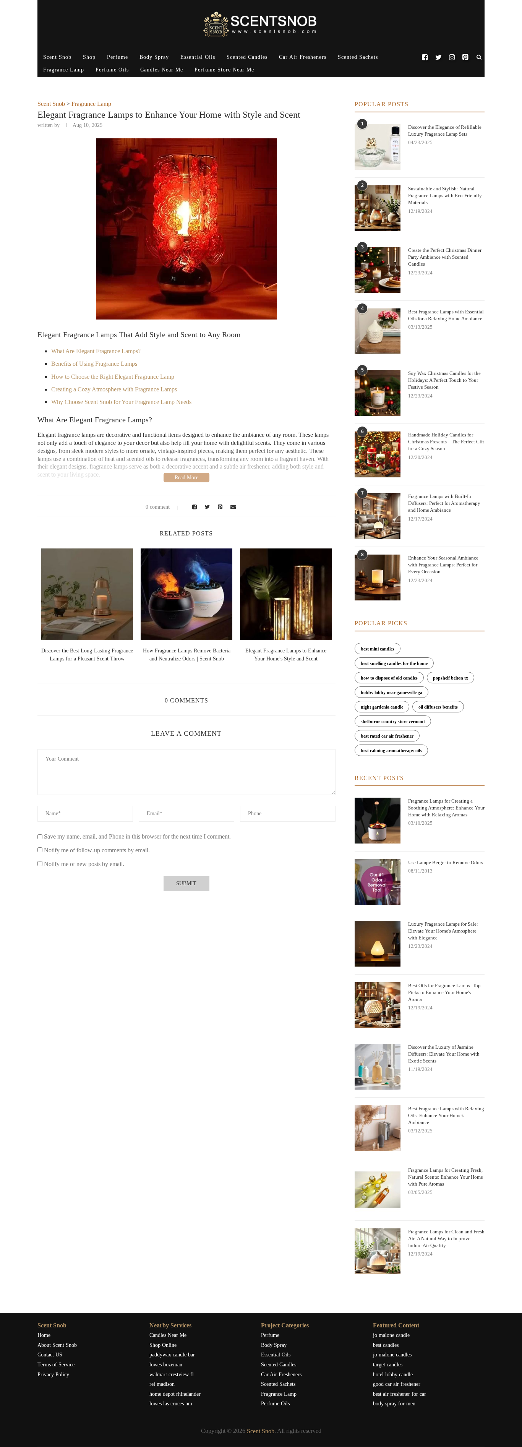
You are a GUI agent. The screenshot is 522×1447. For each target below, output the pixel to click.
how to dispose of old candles (389, 678)
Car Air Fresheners (302, 57)
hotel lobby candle (393, 1374)
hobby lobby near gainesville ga (391, 692)
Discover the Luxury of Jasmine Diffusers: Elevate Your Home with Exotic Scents (444, 1054)
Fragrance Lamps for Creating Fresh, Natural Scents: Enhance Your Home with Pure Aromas (445, 1177)
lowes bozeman (165, 1365)
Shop (89, 57)
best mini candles (377, 649)
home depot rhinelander (175, 1394)
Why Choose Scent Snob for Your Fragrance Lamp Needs (121, 402)
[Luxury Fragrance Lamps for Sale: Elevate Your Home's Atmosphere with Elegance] (377, 944)
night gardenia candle (382, 707)
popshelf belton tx (450, 678)
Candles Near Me (161, 70)
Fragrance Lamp (63, 70)
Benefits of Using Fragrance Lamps (94, 363)
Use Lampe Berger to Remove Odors (445, 862)
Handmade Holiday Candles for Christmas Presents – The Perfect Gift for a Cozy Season (446, 441)
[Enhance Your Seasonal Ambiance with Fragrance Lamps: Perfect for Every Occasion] (377, 577)
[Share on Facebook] (193, 507)
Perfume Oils (112, 70)
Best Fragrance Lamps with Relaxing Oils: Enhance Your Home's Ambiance (446, 1115)
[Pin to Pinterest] (218, 507)
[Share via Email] (231, 507)
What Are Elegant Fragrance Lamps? (96, 351)
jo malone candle (391, 1335)
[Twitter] (438, 57)
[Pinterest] (465, 57)
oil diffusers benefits (438, 707)
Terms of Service (56, 1365)
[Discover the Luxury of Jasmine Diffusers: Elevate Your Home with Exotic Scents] (377, 1067)
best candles (386, 1345)
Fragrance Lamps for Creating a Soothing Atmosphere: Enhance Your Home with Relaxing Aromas (446, 808)
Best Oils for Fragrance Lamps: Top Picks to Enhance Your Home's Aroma (444, 992)
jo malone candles (392, 1355)
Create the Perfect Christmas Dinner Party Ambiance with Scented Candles (444, 257)
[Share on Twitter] (206, 507)
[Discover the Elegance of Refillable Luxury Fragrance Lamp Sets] (377, 147)
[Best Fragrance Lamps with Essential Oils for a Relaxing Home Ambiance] (377, 331)
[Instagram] (452, 57)
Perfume (117, 57)
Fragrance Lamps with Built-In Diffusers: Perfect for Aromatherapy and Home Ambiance (444, 503)
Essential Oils (197, 57)
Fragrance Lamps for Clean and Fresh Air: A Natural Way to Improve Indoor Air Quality (446, 1238)
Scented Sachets (358, 57)
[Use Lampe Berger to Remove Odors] (377, 882)
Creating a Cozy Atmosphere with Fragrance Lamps (114, 389)
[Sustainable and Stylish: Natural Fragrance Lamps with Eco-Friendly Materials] (377, 208)
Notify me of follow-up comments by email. (97, 850)
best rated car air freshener (387, 736)
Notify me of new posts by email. (84, 864)
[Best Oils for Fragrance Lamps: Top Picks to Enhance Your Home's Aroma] (377, 1005)
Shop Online (163, 1345)
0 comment (158, 507)
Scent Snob (57, 57)
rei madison (162, 1384)
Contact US (49, 1355)
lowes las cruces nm (170, 1403)
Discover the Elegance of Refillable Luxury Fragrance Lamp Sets (444, 130)
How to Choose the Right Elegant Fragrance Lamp (112, 376)
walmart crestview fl (171, 1374)
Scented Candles (247, 57)
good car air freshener (396, 1384)
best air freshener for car (399, 1394)
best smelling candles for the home (394, 663)
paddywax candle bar (172, 1355)
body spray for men (394, 1403)
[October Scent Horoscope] (129, 594)
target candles (387, 1365)
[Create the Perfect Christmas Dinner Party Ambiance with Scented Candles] (377, 270)
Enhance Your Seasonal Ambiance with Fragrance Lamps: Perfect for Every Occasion (443, 564)
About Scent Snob (57, 1345)
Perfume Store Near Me (224, 70)
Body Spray (154, 57)
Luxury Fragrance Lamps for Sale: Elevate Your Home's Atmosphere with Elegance (443, 931)
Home (43, 1335)
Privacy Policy (53, 1374)
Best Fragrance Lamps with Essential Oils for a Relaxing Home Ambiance (446, 315)
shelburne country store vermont (393, 721)
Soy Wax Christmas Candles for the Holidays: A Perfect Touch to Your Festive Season (444, 380)
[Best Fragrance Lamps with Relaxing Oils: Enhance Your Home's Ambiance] (377, 1128)
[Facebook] (425, 57)
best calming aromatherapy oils (391, 750)
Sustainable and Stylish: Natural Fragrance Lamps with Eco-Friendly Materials (445, 195)
